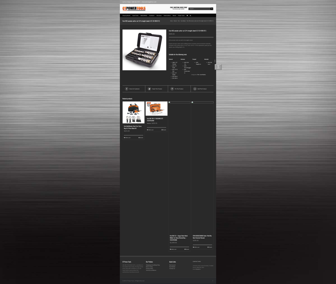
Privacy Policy (149, 268)
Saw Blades (203, 74)
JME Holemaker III (187, 71)
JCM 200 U (175, 78)
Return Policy (149, 267)
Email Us (198, 269)
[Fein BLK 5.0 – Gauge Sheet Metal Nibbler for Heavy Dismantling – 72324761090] (179, 167)
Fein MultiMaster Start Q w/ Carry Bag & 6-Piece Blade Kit (132, 127)
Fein (198, 74)
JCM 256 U (175, 76)
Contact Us (172, 268)
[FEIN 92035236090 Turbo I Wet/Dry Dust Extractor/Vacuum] (202, 167)
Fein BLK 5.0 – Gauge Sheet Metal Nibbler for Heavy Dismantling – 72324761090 (179, 238)
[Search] (190, 15)
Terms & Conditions (151, 270)
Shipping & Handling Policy (153, 265)
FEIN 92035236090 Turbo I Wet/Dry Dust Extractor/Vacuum (202, 237)
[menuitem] (127, 15)
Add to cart (218, 67)
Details (141, 137)
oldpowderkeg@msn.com (149, 2)
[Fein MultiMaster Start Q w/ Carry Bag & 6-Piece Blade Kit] (133, 112)
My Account (172, 265)
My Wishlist (172, 267)
